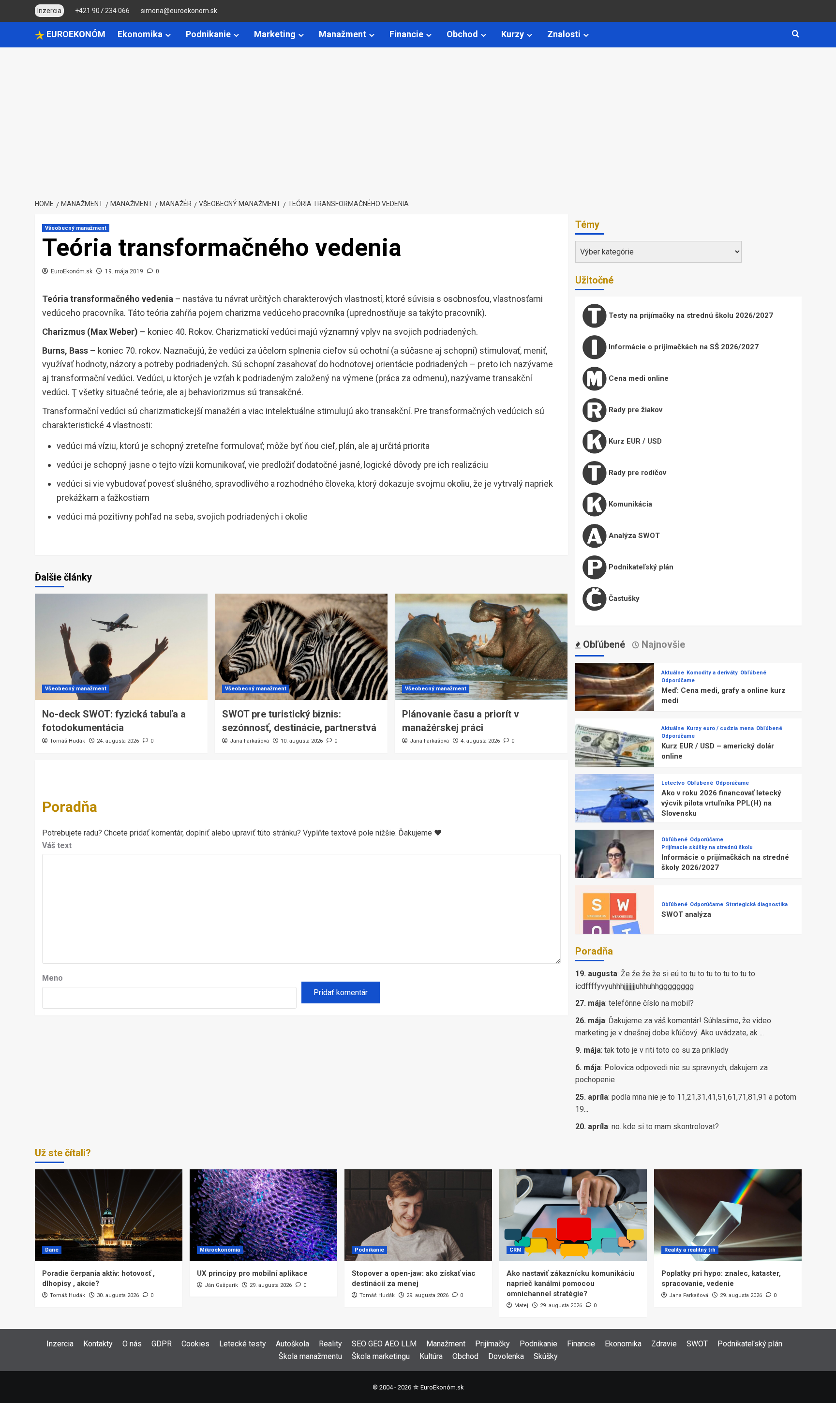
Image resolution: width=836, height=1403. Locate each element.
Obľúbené (753, 672)
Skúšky (546, 1356)
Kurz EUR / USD (634, 441)
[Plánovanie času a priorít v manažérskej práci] (481, 647)
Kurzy (512, 34)
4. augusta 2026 (480, 741)
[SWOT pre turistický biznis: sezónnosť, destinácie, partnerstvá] (301, 647)
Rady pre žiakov (634, 409)
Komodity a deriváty (712, 672)
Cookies (195, 1343)
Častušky (623, 598)
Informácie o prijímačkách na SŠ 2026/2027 (683, 347)
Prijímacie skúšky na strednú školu (707, 847)
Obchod (462, 34)
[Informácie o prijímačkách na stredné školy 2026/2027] (615, 868)
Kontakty (98, 1343)
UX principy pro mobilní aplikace (252, 1273)
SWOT (697, 1343)
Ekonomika (140, 34)
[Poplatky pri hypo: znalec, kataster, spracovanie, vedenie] (728, 1215)
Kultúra (431, 1356)
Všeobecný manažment (75, 228)
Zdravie (664, 1343)
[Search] (796, 34)
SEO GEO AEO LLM (384, 1343)
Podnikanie (208, 34)
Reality (330, 1343)
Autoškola (292, 1343)
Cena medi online (638, 378)
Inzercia (60, 1343)
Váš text (57, 845)
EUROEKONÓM (75, 34)
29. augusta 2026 (271, 1285)
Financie (406, 34)
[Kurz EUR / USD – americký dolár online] (615, 757)
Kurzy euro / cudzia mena (720, 728)
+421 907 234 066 (102, 11)
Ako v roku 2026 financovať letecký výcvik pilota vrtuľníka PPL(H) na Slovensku (721, 803)
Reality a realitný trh (690, 1250)
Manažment (342, 34)
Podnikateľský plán (640, 567)
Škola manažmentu (310, 1356)
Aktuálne (672, 672)
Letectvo (673, 783)
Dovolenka (506, 1356)
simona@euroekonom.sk (179, 11)
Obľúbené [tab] (603, 644)
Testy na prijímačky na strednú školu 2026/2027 (690, 315)
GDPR (161, 1343)
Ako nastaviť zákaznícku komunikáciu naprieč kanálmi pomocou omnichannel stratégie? (571, 1283)
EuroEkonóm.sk (71, 271)
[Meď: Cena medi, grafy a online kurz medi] (615, 701)
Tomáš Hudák (67, 741)
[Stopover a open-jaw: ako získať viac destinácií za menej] (418, 1215)
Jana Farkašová (249, 741)
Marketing (275, 34)
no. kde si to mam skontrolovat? (665, 1126)
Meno (52, 978)
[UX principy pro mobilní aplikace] (263, 1215)
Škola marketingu (381, 1356)
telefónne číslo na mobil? (651, 1003)
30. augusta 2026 (118, 1295)
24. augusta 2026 (118, 741)
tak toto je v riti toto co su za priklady (666, 1050)
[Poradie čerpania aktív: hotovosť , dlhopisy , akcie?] (108, 1215)
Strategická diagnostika (757, 904)
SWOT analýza (686, 914)
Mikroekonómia (220, 1250)
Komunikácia (629, 504)
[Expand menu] (168, 35)
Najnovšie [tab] (662, 644)
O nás (132, 1343)
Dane (52, 1250)
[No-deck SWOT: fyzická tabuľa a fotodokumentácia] (121, 647)
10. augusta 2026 (302, 741)
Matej (521, 1305)
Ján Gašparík (221, 1285)
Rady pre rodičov (636, 472)
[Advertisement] (418, 120)
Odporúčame (678, 680)
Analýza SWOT (633, 535)
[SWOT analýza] (615, 924)
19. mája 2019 (124, 271)
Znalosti (564, 34)
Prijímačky (492, 1343)
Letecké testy (242, 1343)
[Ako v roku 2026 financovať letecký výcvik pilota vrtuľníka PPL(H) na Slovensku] (615, 813)
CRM (515, 1250)
